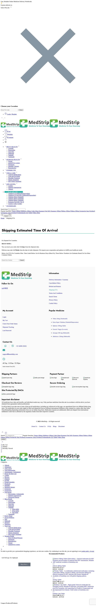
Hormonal (11, 164)
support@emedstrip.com (10, 354)
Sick (5, 519)
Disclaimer (61, 426)
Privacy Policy (53, 300)
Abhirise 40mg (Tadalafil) (16, 198)
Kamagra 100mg (56, 211)
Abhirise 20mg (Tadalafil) (16, 197)
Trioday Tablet (57, 580)
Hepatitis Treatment (14, 178)
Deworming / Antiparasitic (16, 494)
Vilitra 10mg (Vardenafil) (60, 318)
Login (4, 317)
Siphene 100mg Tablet (59, 326)
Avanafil (10, 148)
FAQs (49, 426)
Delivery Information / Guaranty (58, 280)
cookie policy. (85, 551)
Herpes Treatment (13, 180)
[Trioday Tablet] (73, 576)
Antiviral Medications (14, 174)
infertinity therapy (9, 487)
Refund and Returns (55, 286)
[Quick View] (53, 564)
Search (6, 216)
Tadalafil (10, 155)
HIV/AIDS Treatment (14, 181)
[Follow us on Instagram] (7, 288)
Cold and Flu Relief (14, 176)
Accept (92, 551)
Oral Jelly (11, 152)
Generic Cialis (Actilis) (15, 203)
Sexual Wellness (9, 517)
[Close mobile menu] (1, 452)
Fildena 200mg (75, 211)
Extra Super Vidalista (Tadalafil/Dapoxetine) (65, 322)
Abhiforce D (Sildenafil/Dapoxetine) (19, 193)
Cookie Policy (53, 303)
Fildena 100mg (65, 211)
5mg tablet (15, 512)
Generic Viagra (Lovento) (60, 329)
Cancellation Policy (54, 283)
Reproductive (12, 168)
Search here (4, 209)
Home (2, 218)
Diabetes (7, 479)
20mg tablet (15, 511)
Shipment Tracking (8, 327)
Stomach (7, 522)
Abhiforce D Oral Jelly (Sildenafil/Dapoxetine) (22, 195)
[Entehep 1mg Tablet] (73, 590)
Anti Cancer (8, 468)
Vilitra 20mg (36, 213)
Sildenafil (11, 153)
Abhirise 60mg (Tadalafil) (16, 200)
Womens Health (9, 536)
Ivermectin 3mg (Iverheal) (87, 211)
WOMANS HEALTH (13, 159)
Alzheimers (7, 467)
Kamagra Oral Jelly (45, 211)
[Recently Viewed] (6, 433)
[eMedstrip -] (40, 127)
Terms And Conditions (55, 293)
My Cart (5, 320)
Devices (6, 477)
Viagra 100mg (16, 211)
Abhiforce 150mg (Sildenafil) (61, 336)
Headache (7, 484)
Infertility (7, 485)
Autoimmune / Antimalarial (12, 472)
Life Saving (7, 492)
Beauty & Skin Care (10, 474)
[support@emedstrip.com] (4, 350)
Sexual (10, 161)
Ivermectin (7, 489)
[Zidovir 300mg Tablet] (73, 562)
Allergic (10, 189)
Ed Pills (6, 480)
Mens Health (8, 499)
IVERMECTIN (11, 170)
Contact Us (42, 426)
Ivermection (8, 490)
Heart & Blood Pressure (15, 538)
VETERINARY (11, 206)
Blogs (54, 426)
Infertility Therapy (13, 166)
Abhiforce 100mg (25, 211)
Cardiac (10, 186)
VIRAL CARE (10, 173)
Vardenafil (11, 157)
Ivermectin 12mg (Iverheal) (9, 213)
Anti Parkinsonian (9, 470)
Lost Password (7, 330)
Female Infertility (9, 482)
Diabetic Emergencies (14, 187)
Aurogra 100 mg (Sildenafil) (61, 333)
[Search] (5, 140)
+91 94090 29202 (21, 346)
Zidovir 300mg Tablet (59, 566)
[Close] (2, 445)
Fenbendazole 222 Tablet (25, 213)
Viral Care (7, 526)
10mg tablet (15, 509)
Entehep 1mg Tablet (59, 593)
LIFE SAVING (11, 184)
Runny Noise (8, 516)
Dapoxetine (11, 150)
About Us (34, 426)
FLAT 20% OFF (13, 192)
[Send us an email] (5, 288)
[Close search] (2, 443)
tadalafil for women (14, 163)
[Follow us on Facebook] (3, 288)
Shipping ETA (53, 290)
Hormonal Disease (13, 497)
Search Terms (53, 296)
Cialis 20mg (35, 211)
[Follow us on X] (2, 288)
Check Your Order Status (10, 324)
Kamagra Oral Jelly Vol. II (16, 202)
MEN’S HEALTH (12, 147)
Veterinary (7, 524)
